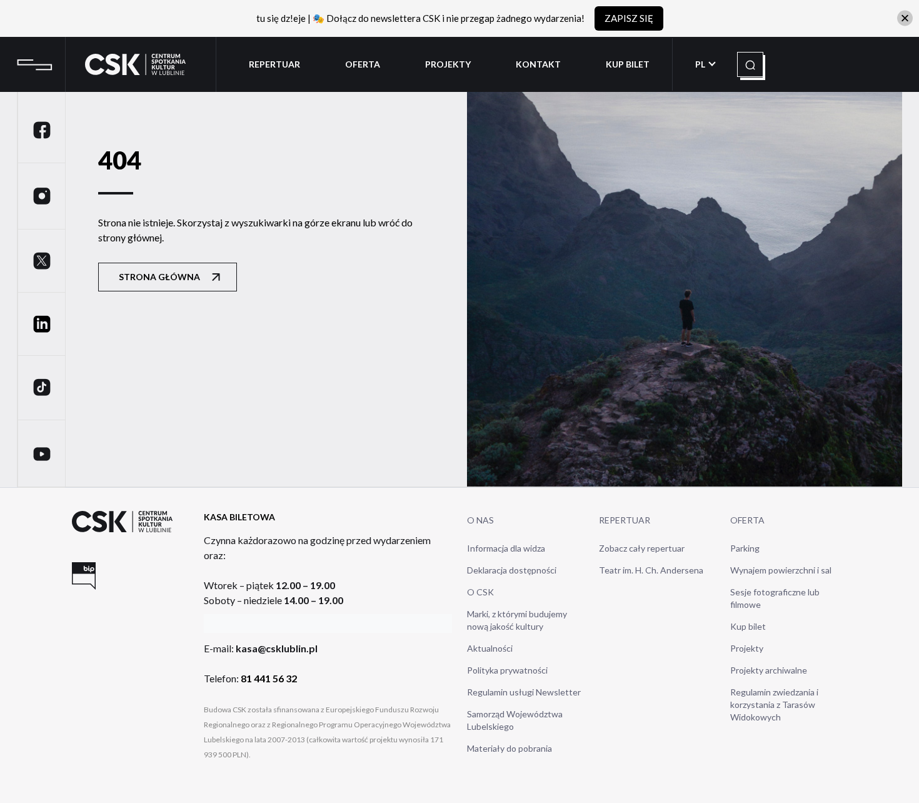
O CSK (480, 592)
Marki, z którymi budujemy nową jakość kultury (517, 620)
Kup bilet (748, 626)
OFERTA (747, 520)
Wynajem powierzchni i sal (780, 570)
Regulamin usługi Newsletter (524, 692)
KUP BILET (628, 64)
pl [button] (701, 64)
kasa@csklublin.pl (277, 648)
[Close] (905, 18)
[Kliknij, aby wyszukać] (750, 65)
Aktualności (490, 648)
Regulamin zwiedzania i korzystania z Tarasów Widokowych (774, 704)
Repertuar (274, 64)
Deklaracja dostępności (511, 570)
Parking (745, 548)
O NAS (480, 520)
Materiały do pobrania (509, 748)
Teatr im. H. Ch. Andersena (651, 570)
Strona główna (159, 276)
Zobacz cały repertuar (642, 548)
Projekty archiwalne (768, 670)
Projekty (448, 64)
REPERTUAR (624, 520)
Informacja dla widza (506, 548)
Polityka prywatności (507, 670)
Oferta (362, 64)
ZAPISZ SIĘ (629, 18)
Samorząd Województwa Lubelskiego (515, 720)
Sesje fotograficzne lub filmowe (775, 598)
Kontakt (538, 64)
